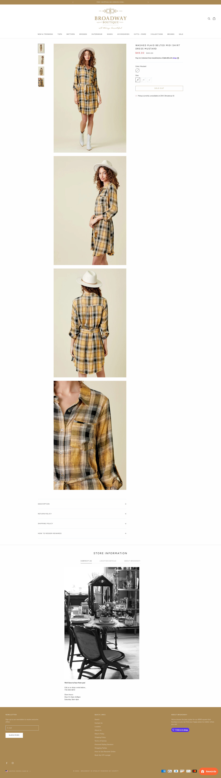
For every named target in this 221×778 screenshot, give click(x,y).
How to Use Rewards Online (105, 751)
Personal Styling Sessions (104, 744)
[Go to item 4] (41, 82)
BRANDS (170, 34)
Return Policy (99, 734)
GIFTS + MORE (140, 34)
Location (98, 727)
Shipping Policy (100, 737)
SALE (181, 34)
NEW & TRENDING (45, 34)
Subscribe (14, 735)
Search (97, 719)
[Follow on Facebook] (7, 763)
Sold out (159, 88)
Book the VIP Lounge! (102, 755)
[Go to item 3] (41, 71)
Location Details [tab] (108, 561)
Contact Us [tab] (86, 561)
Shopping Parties (101, 748)
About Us (98, 730)
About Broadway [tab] (132, 561)
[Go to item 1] (41, 48)
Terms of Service (100, 741)
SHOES (110, 34)
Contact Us (99, 723)
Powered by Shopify (110, 771)
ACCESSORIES (123, 34)
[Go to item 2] (41, 59)
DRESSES (83, 34)
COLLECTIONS (157, 34)
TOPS (60, 34)
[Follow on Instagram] (13, 763)
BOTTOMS (71, 34)
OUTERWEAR (97, 34)
